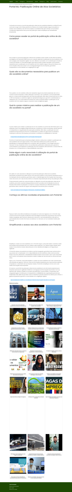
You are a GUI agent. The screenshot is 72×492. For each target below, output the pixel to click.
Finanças (42, 1)
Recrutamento (30, 1)
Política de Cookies (13, 489)
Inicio (17, 1)
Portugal (22, 1)
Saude (36, 1)
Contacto (60, 1)
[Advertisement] (36, 16)
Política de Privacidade (14, 486)
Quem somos (53, 1)
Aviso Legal (11, 487)
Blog (48, 1)
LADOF (11, 1)
